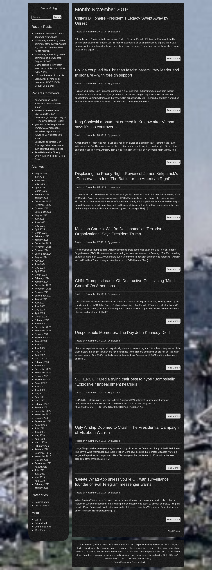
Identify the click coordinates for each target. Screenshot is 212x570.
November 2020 (43, 414)
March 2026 (41, 191)
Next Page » (174, 531)
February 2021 (42, 404)
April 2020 (40, 439)
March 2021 (41, 400)
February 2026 (42, 194)
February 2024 (42, 278)
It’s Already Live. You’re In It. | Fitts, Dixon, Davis (50, 156)
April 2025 (40, 229)
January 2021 (41, 407)
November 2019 (43, 456)
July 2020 (39, 428)
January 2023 (41, 323)
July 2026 (39, 177)
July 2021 (39, 386)
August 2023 (41, 299)
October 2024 (41, 250)
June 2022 (40, 348)
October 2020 (41, 418)
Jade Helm (40, 152)
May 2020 (40, 435)
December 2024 (43, 243)
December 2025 (43, 201)
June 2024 (40, 264)
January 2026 (41, 198)
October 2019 (41, 460)
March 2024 (41, 274)
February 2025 (42, 236)
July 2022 (39, 344)
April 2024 (40, 271)
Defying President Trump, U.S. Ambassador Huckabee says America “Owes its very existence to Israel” (50, 131)
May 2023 (40, 309)
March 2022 (41, 358)
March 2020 (41, 442)
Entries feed (41, 523)
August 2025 (41, 215)
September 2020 (43, 421)
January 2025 (41, 239)
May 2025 (40, 225)
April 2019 (40, 481)
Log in (38, 519)
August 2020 (41, 425)
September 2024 (43, 253)
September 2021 (43, 379)
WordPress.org (42, 530)
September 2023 (43, 295)
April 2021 (40, 397)
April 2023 (40, 313)
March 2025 (41, 232)
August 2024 (41, 257)
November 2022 (43, 330)
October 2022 (41, 334)
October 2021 (41, 376)
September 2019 (43, 463)
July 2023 (39, 302)
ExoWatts (39, 110)
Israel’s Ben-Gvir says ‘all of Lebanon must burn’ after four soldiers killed (50, 145)
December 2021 (43, 369)
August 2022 (41, 341)
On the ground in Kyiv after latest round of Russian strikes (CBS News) (50, 68)
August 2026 (41, 173)
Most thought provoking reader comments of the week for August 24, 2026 (50, 58)
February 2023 (42, 320)
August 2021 (41, 383)
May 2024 (40, 267)
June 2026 (40, 180)
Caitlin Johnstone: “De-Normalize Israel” (48, 103)
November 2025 (43, 205)
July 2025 (39, 218)
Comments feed (43, 526)
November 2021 (43, 372)
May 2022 (40, 351)
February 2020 (42, 446)
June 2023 (40, 306)
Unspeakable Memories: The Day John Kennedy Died (122, 332)
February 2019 (42, 484)
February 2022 (42, 362)
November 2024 (43, 246)
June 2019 (40, 474)
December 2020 (43, 411)
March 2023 (41, 316)
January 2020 (41, 449)
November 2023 (43, 288)
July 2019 (39, 470)
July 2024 (39, 260)
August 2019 (41, 467)
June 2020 (40, 432)
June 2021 (40, 390)
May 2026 (40, 184)
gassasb (115, 31)
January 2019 (41, 487)
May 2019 (40, 477)
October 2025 (41, 208)
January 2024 (41, 281)
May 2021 (40, 393)
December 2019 (43, 453)
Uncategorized (42, 505)
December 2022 (43, 327)
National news (42, 502)
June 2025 (40, 222)
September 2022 (43, 337)
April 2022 (40, 355)
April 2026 (40, 187)
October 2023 (41, 292)
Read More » (173, 59)
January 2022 (41, 365)
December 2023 (43, 285)
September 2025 (43, 211)
